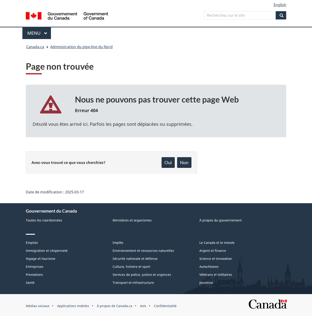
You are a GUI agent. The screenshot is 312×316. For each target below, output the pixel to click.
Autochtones (209, 266)
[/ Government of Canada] (67, 16)
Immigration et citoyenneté (47, 250)
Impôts (118, 242)
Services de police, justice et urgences (142, 274)
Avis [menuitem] (143, 306)
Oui (168, 162)
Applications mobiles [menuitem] (73, 306)
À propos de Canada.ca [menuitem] (114, 306)
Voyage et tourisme (40, 258)
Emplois (32, 242)
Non (184, 162)
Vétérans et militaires (215, 274)
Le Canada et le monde (217, 242)
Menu (39, 33)
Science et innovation (215, 258)
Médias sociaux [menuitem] (37, 306)
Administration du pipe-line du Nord (81, 46)
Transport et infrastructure (133, 282)
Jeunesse (206, 282)
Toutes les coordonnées (44, 220)
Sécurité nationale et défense (135, 258)
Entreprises (34, 266)
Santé (30, 282)
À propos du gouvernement (220, 220)
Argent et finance (212, 250)
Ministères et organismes (132, 220)
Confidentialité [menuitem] (165, 306)
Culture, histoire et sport (131, 266)
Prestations (34, 274)
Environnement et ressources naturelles (143, 250)
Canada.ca (35, 46)
